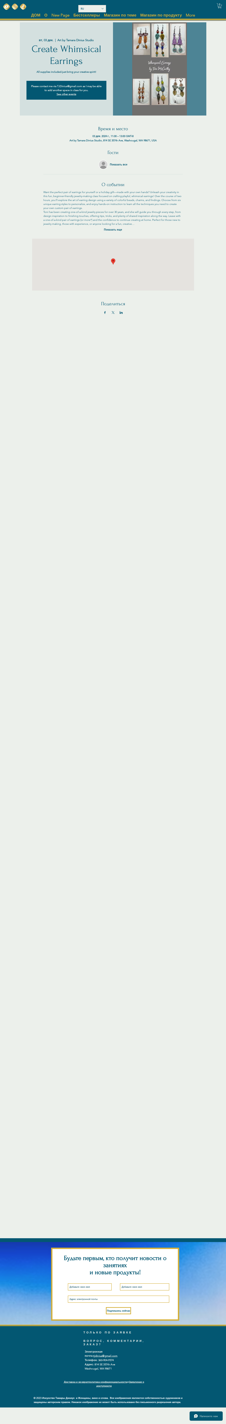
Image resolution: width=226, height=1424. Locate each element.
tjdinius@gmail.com (105, 1355)
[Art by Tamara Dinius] (6, 6)
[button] (220, 5)
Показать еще (113, 229)
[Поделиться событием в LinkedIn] (121, 312)
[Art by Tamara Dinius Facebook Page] (23, 6)
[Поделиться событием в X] (113, 312)
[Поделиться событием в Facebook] (105, 312)
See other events (66, 94)
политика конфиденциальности (107, 1382)
